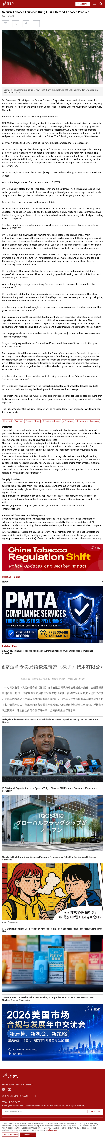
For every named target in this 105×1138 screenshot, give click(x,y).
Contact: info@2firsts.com (15, 1096)
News (5, 581)
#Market (7, 421)
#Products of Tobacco (87, 421)
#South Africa (32, 421)
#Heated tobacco (51, 421)
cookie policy (52, 1130)
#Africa (18, 421)
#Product (68, 421)
